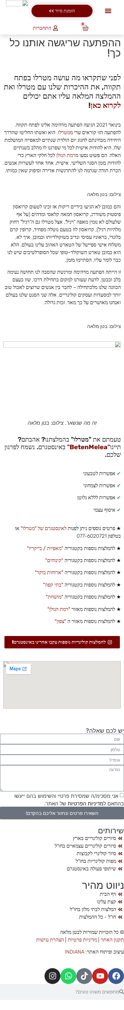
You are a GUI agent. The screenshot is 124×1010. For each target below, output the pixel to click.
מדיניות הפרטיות (84, 803)
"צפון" (59, 621)
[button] (108, 11)
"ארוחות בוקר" (48, 572)
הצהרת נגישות (50, 940)
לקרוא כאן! (104, 105)
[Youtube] (100, 976)
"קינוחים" (54, 560)
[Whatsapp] (68, 976)
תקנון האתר (112, 940)
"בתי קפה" (52, 585)
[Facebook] (116, 976)
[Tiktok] (84, 976)
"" (87, 447)
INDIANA (74, 952)
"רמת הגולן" (58, 609)
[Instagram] (52, 976)
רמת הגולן (65, 155)
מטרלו (64, 132)
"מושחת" (54, 597)
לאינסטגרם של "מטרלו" (43, 528)
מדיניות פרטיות (82, 940)
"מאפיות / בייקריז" (44, 548)
